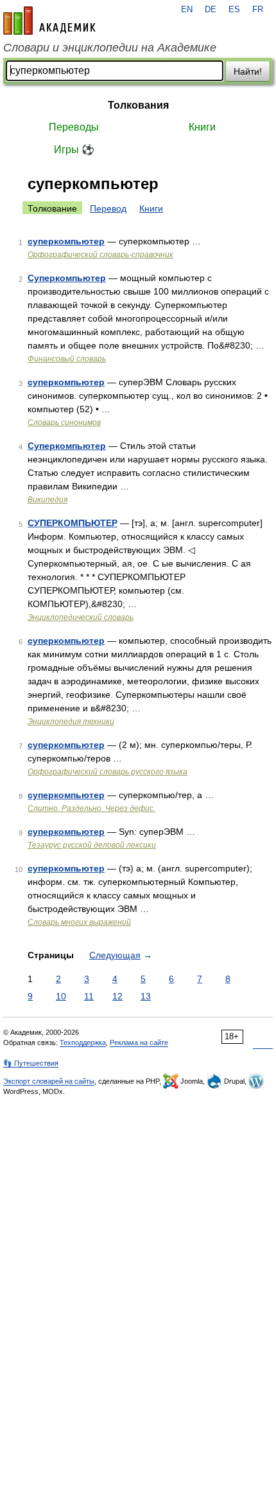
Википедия (47, 499)
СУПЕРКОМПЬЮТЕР (72, 523)
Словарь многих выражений (79, 922)
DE (210, 9)
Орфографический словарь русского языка (107, 771)
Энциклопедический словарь (81, 617)
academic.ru (49, 20)
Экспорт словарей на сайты (48, 1081)
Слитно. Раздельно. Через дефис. (91, 808)
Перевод (108, 208)
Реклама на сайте (139, 1042)
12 (117, 996)
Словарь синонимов (64, 422)
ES (234, 9)
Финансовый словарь (67, 358)
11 (89, 996)
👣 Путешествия (30, 1063)
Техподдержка (83, 1042)
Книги (202, 127)
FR (257, 9)
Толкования (138, 105)
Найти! (248, 71)
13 (146, 996)
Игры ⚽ (74, 149)
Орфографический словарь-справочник (100, 254)
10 (61, 996)
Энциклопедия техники (71, 721)
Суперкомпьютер (67, 278)
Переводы (74, 127)
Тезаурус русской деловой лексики (92, 845)
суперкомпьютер (66, 241)
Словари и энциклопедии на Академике (109, 47)
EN (187, 9)
